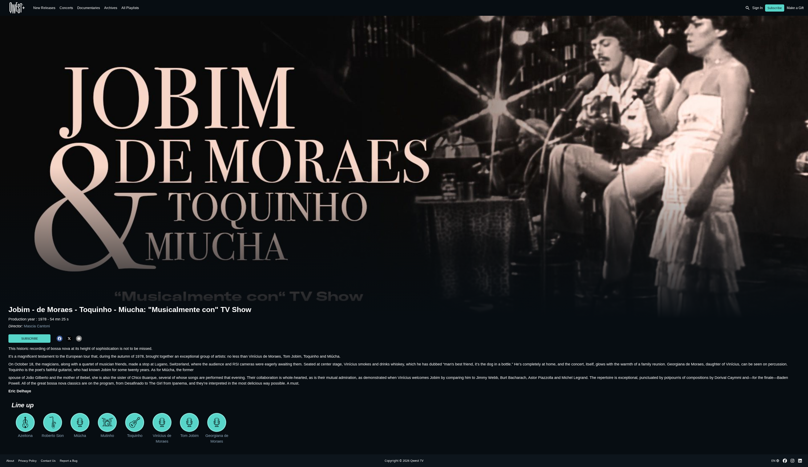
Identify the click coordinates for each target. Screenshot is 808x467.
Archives (110, 8)
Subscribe (775, 8)
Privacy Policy (27, 460)
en (773, 460)
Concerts (66, 8)
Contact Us (48, 460)
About (10, 460)
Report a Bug (68, 460)
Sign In (757, 8)
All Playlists (130, 8)
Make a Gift (795, 8)
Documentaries (88, 8)
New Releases (44, 8)
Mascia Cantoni (37, 326)
